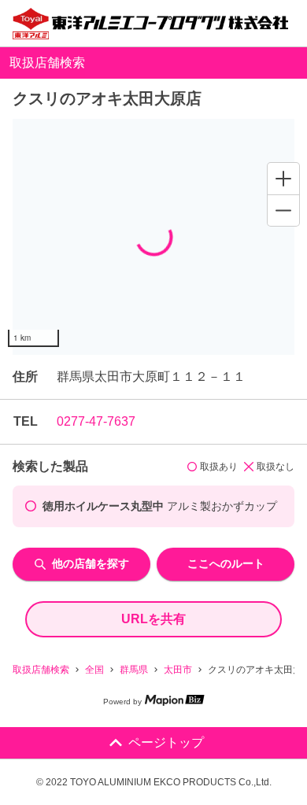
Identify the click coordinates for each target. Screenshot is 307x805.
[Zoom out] (283, 210)
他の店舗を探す (90, 563)
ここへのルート (225, 563)
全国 (94, 669)
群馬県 (134, 669)
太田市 (178, 669)
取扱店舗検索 (41, 669)
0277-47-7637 (96, 421)
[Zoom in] (283, 178)
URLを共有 (153, 619)
